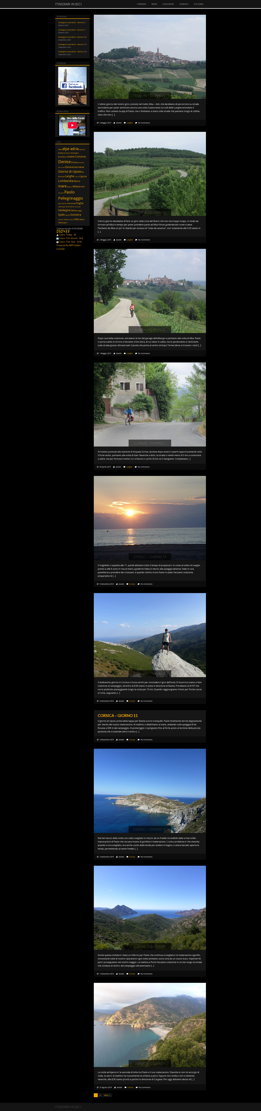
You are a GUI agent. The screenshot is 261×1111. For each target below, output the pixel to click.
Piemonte (71, 203)
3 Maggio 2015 (105, 122)
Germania (79, 167)
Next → (107, 1095)
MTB (83, 186)
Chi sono (198, 4)
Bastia (60, 153)
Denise (64, 161)
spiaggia (79, 211)
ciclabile (71, 156)
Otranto (61, 193)
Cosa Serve (168, 4)
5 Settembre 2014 (106, 584)
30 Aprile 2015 (105, 467)
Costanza (80, 156)
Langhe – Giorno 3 (150, 212)
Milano (76, 186)
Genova (69, 167)
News (154, 4)
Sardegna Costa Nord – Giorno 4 (71, 37)
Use (76, 219)
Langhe (130, 122)
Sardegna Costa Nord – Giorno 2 (71, 51)
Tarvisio (60, 220)
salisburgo (61, 207)
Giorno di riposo (70, 171)
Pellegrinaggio (70, 198)
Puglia (79, 203)
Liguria (83, 176)
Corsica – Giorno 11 (118, 715)
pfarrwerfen (62, 203)
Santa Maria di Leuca (73, 207)
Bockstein (67, 153)
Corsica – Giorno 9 (149, 946)
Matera (69, 187)
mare (62, 186)
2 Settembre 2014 (106, 856)
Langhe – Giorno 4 (150, 95)
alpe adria (70, 148)
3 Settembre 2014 (106, 739)
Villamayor (62, 222)
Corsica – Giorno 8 (149, 1063)
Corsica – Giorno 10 (149, 829)
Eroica (74, 162)
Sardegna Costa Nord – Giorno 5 (71, 30)
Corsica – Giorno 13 (149, 556)
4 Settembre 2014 (106, 701)
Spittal (67, 215)
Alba (60, 149)
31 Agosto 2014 (105, 1087)
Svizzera (75, 214)
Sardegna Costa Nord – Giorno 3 (71, 44)
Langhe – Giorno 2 (150, 329)
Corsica (132, 584)
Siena (73, 210)
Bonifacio (62, 157)
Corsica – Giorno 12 (149, 673)
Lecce (77, 177)
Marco (77, 181)
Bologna (75, 153)
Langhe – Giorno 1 (150, 443)
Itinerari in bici (68, 4)
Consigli (184, 4)
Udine (71, 220)
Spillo (61, 214)
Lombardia (65, 181)
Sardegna (64, 210)
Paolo (69, 192)
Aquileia (82, 149)
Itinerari (141, 4)
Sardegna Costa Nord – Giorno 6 (71, 22)
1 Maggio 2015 (105, 353)
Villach (81, 219)
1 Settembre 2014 (106, 973)
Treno (66, 219)
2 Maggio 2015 (105, 239)
